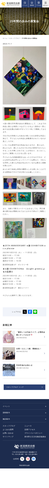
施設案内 (6, 419)
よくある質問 (8, 429)
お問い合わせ (8, 433)
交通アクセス (29, 429)
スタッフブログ (14, 38)
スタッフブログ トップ (15, 387)
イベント (6, 406)
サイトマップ (8, 436)
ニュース (28, 426)
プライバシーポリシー (33, 433)
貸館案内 (6, 412)
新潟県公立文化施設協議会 (35, 436)
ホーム (5, 38)
